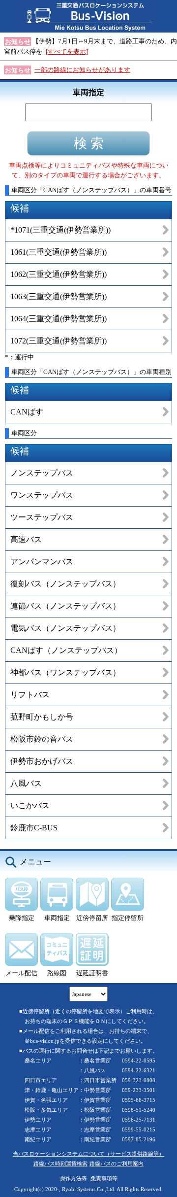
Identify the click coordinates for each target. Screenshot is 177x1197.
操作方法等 (73, 1178)
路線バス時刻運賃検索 (60, 1163)
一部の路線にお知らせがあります (82, 69)
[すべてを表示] (67, 51)
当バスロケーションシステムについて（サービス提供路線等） (88, 1154)
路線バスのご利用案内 (116, 1163)
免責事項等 (104, 1178)
